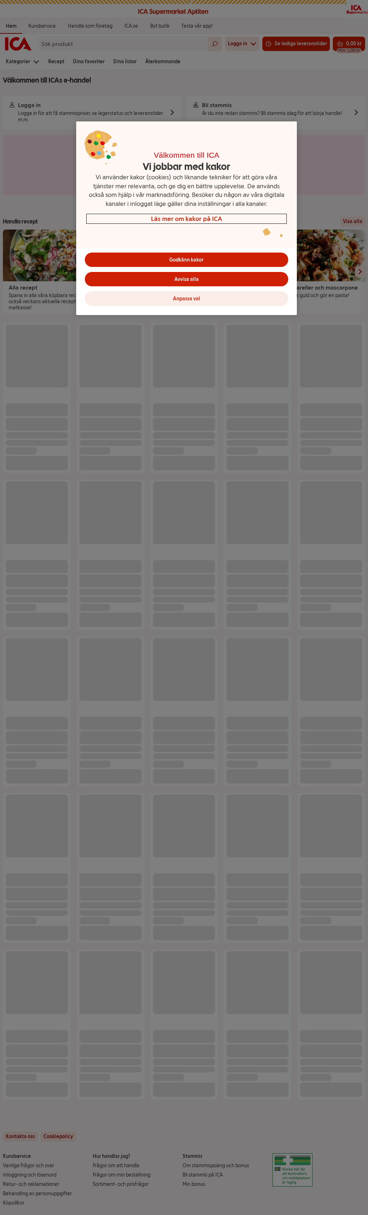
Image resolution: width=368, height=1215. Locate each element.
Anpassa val (186, 299)
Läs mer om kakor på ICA (186, 218)
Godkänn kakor (186, 260)
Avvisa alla (186, 279)
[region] (186, 218)
